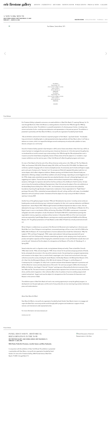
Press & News (93, 4)
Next (106, 53)
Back (106, 19)
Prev (5, 53)
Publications (80, 4)
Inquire (55, 104)
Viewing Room (68, 4)
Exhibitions (46, 4)
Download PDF (26, 315)
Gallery (104, 4)
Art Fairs (57, 4)
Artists (37, 4)
